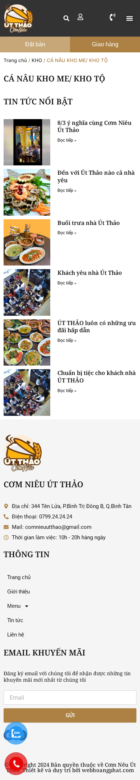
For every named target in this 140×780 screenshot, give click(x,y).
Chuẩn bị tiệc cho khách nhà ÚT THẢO (96, 376)
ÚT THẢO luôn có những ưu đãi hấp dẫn (96, 326)
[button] (66, 18)
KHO (37, 60)
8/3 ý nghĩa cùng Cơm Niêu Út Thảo (94, 126)
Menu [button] (13, 606)
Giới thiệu (18, 592)
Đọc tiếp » (66, 140)
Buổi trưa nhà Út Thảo (88, 223)
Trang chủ (15, 60)
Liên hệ (15, 635)
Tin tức (15, 620)
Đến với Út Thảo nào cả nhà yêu (96, 176)
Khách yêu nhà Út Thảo (89, 273)
